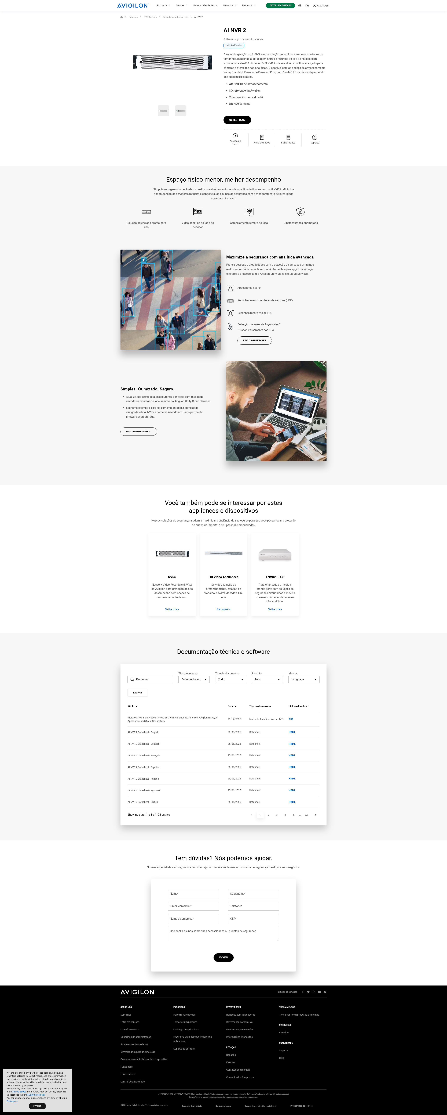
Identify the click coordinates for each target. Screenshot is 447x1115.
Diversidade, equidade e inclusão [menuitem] (137, 1052)
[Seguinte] (316, 814)
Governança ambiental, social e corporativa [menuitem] (143, 1059)
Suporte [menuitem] (283, 1050)
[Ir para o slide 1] (163, 110)
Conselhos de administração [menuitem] (135, 1036)
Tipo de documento (227, 673)
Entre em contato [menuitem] (129, 1022)
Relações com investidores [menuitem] (240, 1014)
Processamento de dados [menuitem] (134, 1044)
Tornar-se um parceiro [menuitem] (185, 1022)
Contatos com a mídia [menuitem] (238, 1069)
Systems (150, 17)
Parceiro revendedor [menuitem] (184, 1014)
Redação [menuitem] (231, 1054)
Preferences (11, 1101)
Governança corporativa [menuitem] (239, 1022)
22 (306, 814)
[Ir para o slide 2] (180, 110)
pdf (291, 719)
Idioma (292, 673)
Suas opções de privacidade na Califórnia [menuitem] (260, 1106)
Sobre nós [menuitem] (125, 1014)
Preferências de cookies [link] (301, 1106)
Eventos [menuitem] (230, 1062)
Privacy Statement (35, 1095)
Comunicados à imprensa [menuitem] (240, 1077)
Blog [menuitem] (281, 1057)
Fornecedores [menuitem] (127, 1074)
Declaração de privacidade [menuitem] (192, 1106)
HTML (292, 732)
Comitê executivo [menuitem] (129, 1029)
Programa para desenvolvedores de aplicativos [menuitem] (192, 1039)
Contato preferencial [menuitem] (223, 1106)
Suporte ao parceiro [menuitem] (184, 1048)
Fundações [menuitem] (126, 1066)
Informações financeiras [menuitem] (239, 1036)
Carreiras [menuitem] (284, 1032)
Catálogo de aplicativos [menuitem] (186, 1029)
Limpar (137, 692)
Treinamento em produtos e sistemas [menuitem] (299, 1014)
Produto (257, 673)
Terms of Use (19, 1092)
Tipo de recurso (187, 673)
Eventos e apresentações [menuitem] (239, 1029)
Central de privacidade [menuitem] (132, 1081)
